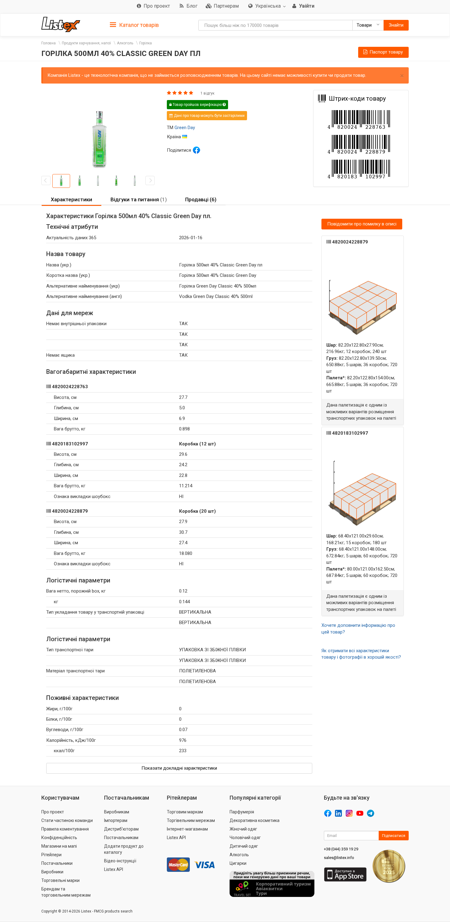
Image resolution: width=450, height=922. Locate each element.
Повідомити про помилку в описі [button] (361, 224)
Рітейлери (51, 854)
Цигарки (238, 863)
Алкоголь (125, 43)
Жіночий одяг (243, 829)
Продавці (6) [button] (200, 199)
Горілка (145, 43)
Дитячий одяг (244, 846)
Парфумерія (242, 811)
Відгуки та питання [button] (139, 199)
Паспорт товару (385, 52)
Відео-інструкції (120, 860)
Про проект (52, 811)
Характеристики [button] (71, 199)
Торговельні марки (60, 880)
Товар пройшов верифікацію (197, 104)
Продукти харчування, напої (86, 43)
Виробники (52, 871)
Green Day (184, 127)
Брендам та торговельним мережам (66, 892)
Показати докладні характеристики (179, 768)
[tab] (134, 24)
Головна (48, 43)
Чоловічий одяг (245, 837)
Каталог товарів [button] (138, 25)
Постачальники (57, 863)
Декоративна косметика (254, 820)
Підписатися (393, 835)
